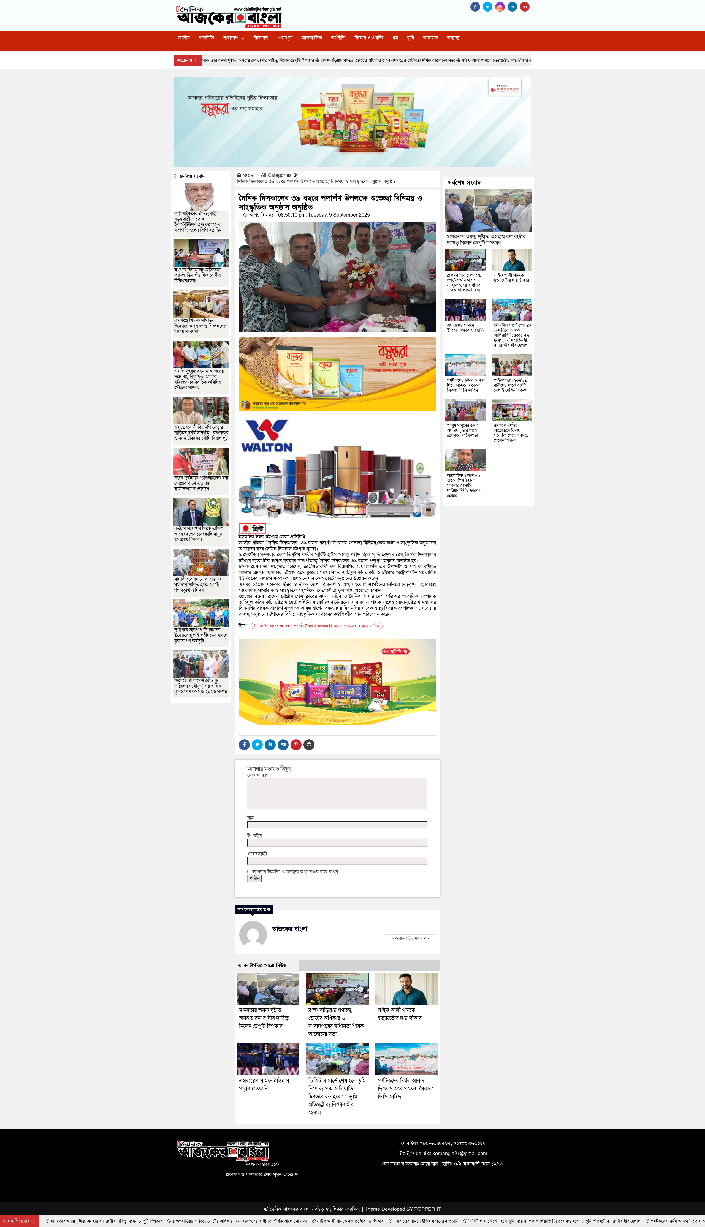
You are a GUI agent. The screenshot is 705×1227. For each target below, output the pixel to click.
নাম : (251, 818)
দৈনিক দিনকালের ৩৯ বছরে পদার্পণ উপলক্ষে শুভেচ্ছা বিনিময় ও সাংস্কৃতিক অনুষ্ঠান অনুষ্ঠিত (317, 181)
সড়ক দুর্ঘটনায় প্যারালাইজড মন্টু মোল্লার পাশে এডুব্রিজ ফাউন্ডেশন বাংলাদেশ (201, 483)
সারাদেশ (230, 38)
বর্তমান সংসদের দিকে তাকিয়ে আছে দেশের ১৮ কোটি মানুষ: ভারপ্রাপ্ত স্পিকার (199, 534)
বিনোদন (260, 38)
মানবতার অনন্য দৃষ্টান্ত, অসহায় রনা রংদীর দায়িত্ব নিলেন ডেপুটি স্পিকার (264, 1018)
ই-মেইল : (256, 836)
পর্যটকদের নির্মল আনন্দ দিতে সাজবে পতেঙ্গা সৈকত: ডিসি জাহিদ (405, 1088)
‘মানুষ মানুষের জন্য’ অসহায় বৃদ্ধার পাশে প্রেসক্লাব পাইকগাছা (462, 430)
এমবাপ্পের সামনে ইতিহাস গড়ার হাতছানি (465, 327)
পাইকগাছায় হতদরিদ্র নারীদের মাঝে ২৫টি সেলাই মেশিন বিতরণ (510, 385)
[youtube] (525, 7)
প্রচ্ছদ (248, 175)
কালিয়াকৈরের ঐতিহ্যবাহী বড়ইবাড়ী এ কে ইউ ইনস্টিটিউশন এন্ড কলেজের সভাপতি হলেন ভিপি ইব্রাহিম (198, 222)
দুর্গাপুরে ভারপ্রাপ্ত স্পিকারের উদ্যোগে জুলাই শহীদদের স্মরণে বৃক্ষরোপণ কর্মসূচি (200, 635)
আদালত (430, 38)
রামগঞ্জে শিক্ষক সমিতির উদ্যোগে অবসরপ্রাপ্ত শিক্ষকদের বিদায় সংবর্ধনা (200, 326)
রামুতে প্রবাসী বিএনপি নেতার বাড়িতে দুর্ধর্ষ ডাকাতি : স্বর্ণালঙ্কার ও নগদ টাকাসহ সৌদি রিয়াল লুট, (201, 432)
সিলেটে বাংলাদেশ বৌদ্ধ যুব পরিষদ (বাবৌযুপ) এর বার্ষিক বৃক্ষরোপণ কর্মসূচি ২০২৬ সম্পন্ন (200, 686)
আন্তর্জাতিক (312, 38)
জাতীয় (184, 38)
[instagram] (501, 7)
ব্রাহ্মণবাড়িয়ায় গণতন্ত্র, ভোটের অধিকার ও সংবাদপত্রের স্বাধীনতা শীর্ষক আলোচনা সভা (464, 282)
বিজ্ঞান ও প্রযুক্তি (368, 38)
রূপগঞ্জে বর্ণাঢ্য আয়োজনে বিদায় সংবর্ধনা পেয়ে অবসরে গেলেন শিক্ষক (511, 432)
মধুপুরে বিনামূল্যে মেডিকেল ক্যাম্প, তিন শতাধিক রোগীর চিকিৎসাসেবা (197, 275)
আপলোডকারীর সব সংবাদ (410, 938)
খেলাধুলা (284, 38)
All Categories (276, 175)
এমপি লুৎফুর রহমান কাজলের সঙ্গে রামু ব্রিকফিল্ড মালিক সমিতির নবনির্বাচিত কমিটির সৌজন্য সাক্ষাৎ (199, 379)
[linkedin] (514, 7)
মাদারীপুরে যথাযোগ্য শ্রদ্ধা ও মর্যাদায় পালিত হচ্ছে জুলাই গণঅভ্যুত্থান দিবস (197, 584)
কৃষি (410, 38)
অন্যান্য (453, 38)
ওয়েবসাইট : (258, 854)
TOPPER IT (427, 1209)
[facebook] (476, 7)
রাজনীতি (206, 38)
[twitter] (489, 7)
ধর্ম (395, 38)
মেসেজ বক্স (257, 775)
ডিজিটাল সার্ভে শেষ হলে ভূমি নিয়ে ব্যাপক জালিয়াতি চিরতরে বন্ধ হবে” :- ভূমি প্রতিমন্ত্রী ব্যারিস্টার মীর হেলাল (337, 1096)
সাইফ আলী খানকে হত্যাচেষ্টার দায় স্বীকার (511, 277)
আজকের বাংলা (289, 929)
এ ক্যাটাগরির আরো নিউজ (262, 965)
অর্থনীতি (338, 38)
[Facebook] (244, 744)
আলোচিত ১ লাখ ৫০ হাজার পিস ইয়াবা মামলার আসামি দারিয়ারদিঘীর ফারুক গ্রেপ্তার (463, 485)
